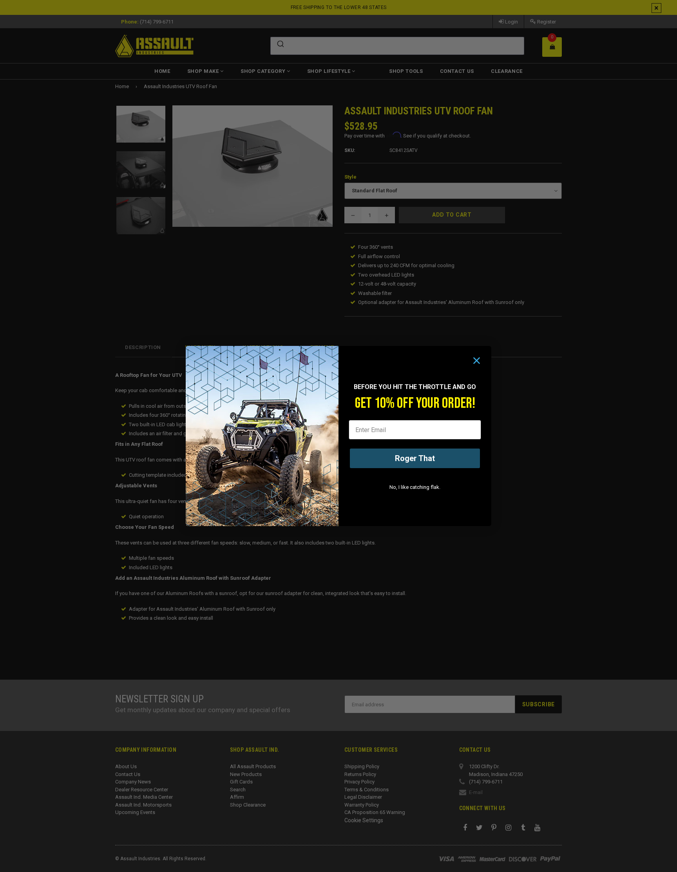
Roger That (415, 458)
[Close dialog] (476, 360)
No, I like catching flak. (414, 487)
